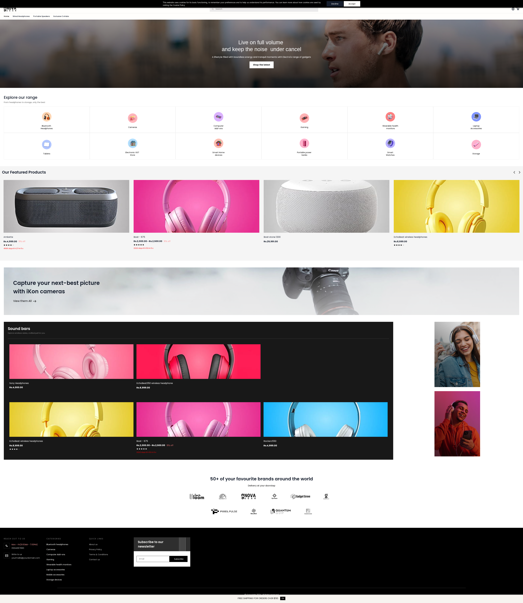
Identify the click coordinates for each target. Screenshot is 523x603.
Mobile (49, 574)
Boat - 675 (139, 237)
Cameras (50, 549)
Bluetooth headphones (57, 544)
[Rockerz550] (326, 419)
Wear (48, 564)
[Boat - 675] (196, 206)
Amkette (8, 237)
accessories (58, 574)
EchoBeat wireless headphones (410, 237)
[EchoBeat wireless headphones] (456, 206)
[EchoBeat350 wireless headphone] (198, 361)
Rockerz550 (270, 441)
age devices (56, 579)
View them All (23, 301)
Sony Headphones (19, 383)
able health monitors (61, 564)
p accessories (58, 569)
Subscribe (178, 559)
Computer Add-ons (55, 554)
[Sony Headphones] (71, 361)
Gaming (50, 559)
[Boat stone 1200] (326, 206)
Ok (283, 598)
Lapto (49, 569)
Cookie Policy (179, 5)
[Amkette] (66, 206)
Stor (48, 579)
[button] (262, 64)
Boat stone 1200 (272, 237)
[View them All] (34, 301)
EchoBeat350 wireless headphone (154, 383)
